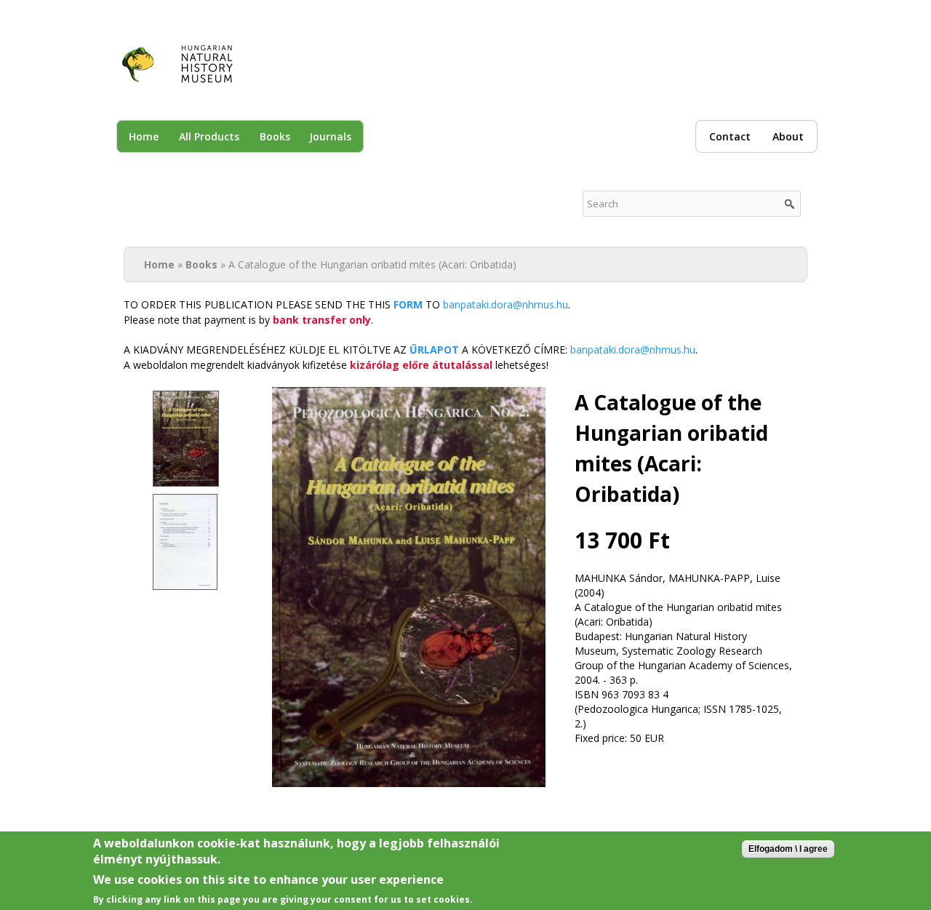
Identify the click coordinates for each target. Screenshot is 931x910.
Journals (330, 136)
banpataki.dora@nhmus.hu (505, 304)
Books (275, 136)
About (788, 136)
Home (144, 136)
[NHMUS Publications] (186, 77)
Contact (730, 136)
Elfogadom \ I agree (788, 849)
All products (209, 136)
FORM (408, 304)
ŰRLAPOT (434, 349)
